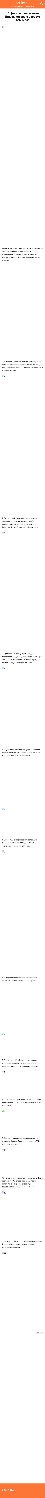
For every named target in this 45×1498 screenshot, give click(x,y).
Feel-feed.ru (22, 3)
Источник (39, 1333)
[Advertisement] (22, 78)
